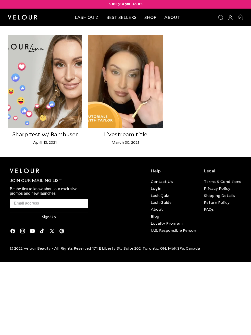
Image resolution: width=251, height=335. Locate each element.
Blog (155, 216)
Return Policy (217, 202)
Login (156, 188)
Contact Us (162, 181)
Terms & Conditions (222, 181)
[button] (150, 17)
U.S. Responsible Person (173, 230)
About (157, 209)
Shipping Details (219, 195)
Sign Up (49, 217)
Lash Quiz (160, 195)
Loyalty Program (167, 223)
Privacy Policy (217, 188)
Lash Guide (161, 202)
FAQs (209, 209)
